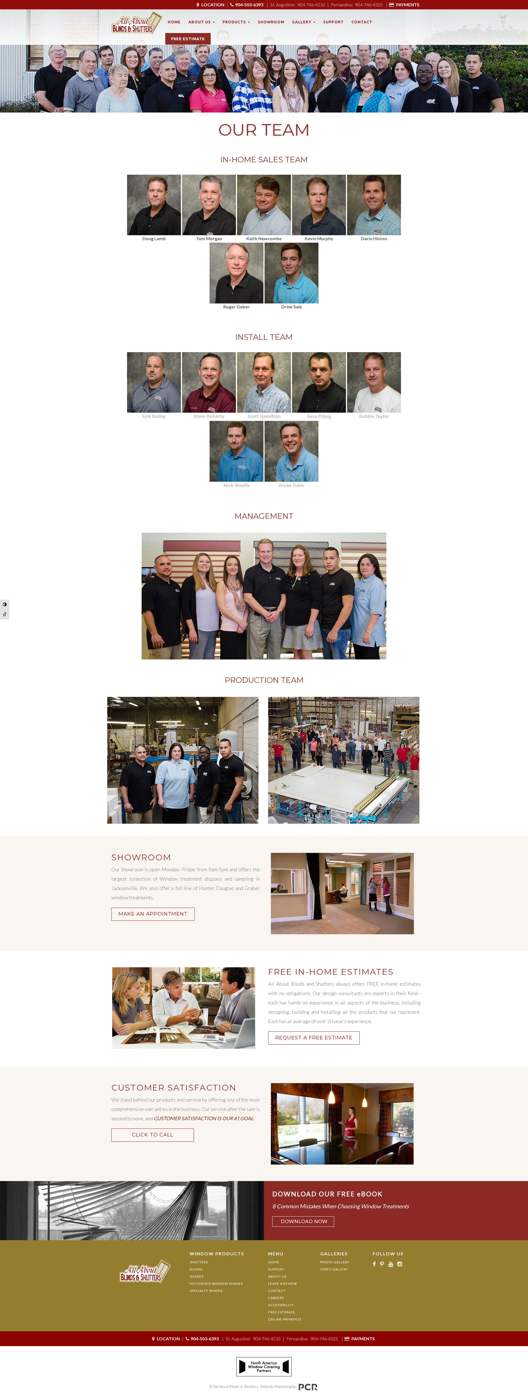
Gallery (302, 22)
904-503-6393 (249, 4)
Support (333, 22)
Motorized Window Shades (216, 1283)
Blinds (196, 1269)
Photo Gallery (335, 1262)
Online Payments (284, 1319)
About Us (200, 22)
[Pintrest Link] (383, 1264)
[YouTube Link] (392, 1264)
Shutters (199, 1262)
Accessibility (281, 1305)
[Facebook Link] (376, 1264)
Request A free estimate (314, 1038)
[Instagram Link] (401, 1264)
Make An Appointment (153, 914)
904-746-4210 (311, 4)
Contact (361, 22)
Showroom (271, 22)
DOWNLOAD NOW (304, 1221)
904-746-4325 (369, 4)
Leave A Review (282, 1283)
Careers (276, 1298)
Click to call (152, 1135)
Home (174, 22)
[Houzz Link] (407, 1264)
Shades (197, 1276)
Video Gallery (334, 1269)
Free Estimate (188, 39)
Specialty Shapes (206, 1291)
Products (234, 22)
